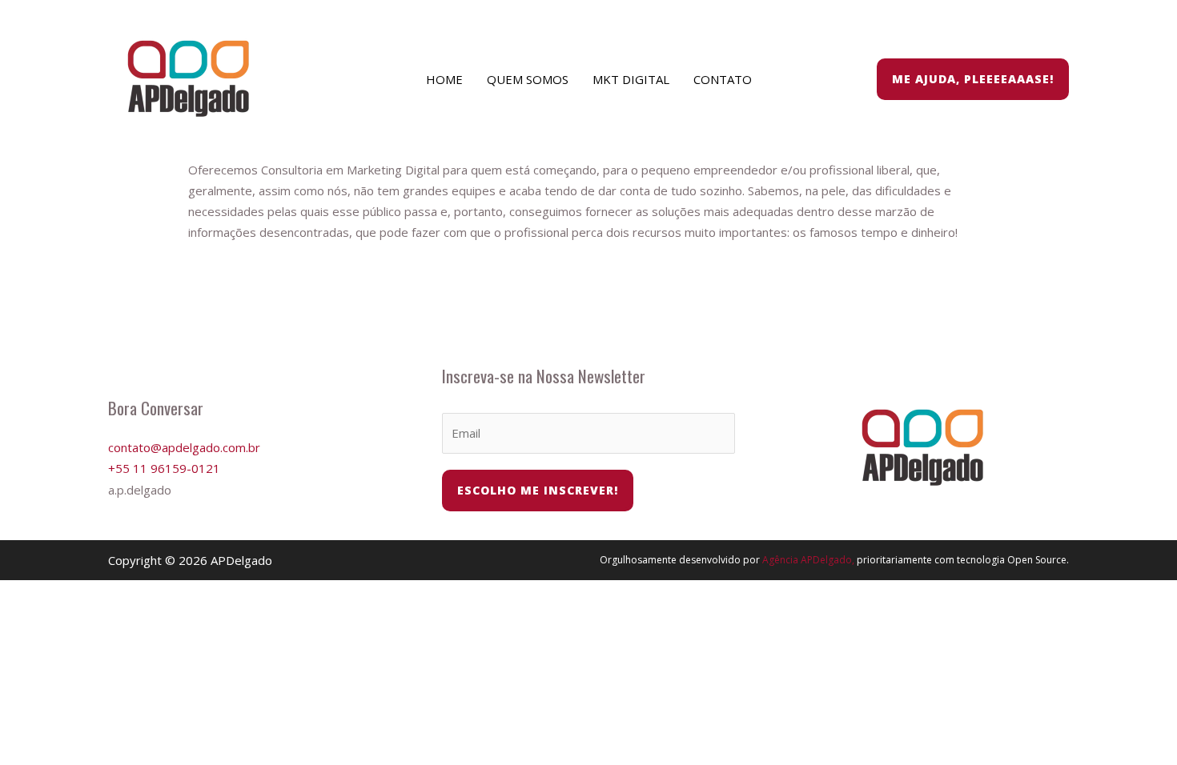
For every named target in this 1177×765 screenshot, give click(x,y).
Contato (722, 79)
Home (444, 79)
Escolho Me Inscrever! (537, 490)
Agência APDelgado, (808, 560)
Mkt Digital (631, 79)
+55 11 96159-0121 (164, 468)
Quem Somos (527, 79)
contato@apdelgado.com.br (184, 447)
